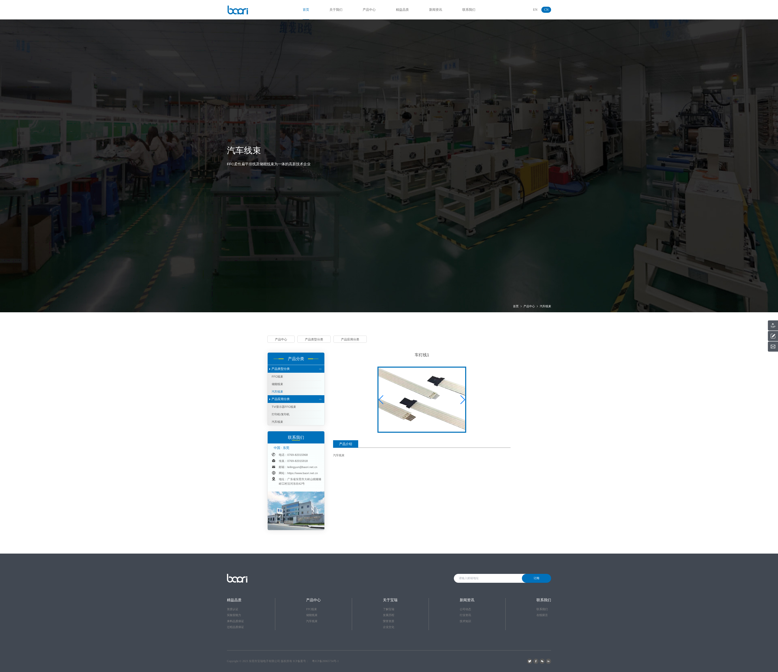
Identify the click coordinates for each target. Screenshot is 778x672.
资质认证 (232, 609)
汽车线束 (545, 306)
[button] (462, 399)
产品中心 (529, 306)
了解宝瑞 (388, 609)
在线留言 (542, 615)
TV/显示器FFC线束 (284, 406)
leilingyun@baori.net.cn (302, 467)
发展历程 (388, 615)
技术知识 (465, 621)
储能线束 (277, 384)
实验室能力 (234, 615)
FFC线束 (277, 376)
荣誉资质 (388, 621)
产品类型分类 (314, 339)
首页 (516, 306)
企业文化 (388, 627)
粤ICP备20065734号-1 (325, 661)
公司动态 (465, 609)
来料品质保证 (235, 621)
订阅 (536, 578)
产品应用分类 (350, 339)
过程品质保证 (235, 627)
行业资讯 (465, 615)
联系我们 (542, 609)
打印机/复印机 (281, 414)
